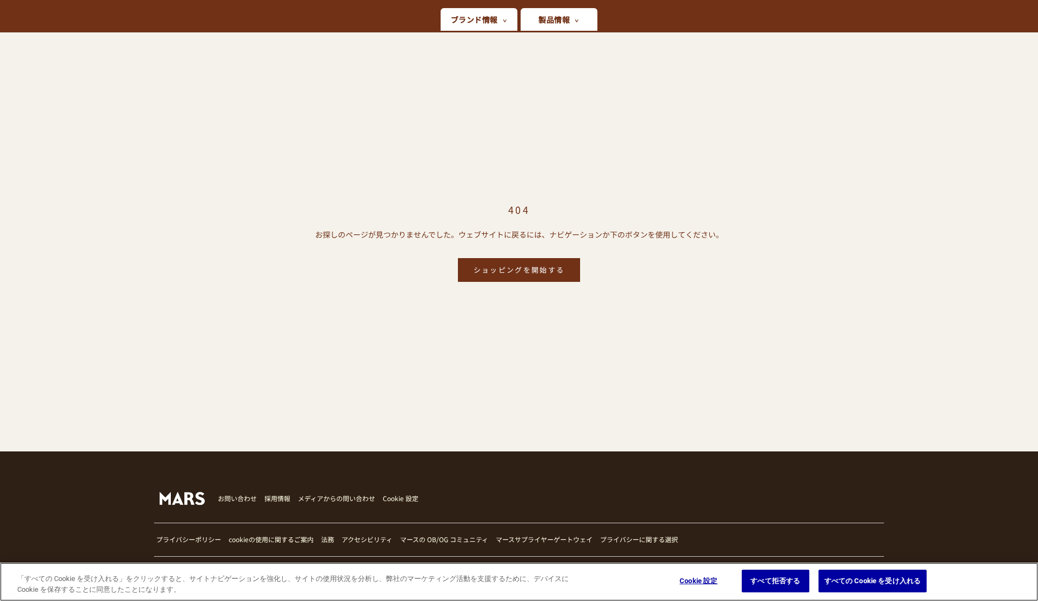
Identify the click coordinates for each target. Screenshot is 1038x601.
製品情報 (554, 19)
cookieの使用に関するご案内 (271, 539)
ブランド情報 (474, 19)
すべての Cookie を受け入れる (872, 581)
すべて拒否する (775, 581)
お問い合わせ (237, 498)
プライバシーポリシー (188, 539)
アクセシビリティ (367, 539)
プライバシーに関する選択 (639, 539)
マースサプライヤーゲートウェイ (544, 539)
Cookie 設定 (400, 498)
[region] (519, 582)
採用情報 (277, 498)
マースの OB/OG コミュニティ (444, 539)
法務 (327, 539)
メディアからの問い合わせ (336, 498)
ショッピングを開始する (519, 270)
